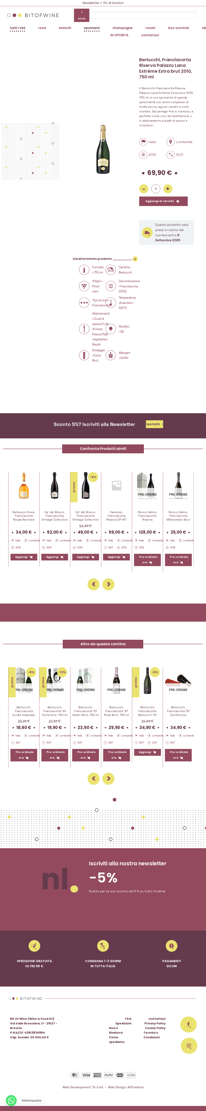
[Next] (108, 584)
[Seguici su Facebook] (188, 1025)
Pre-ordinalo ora (148, 559)
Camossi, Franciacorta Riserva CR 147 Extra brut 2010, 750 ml (116, 519)
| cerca (82, 15)
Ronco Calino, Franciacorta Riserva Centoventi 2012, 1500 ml (147, 519)
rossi (42, 28)
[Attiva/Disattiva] (135, 258)
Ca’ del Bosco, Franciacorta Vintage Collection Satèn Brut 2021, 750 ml (54, 519)
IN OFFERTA (119, 35)
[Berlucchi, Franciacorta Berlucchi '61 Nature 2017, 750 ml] (147, 680)
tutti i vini (17, 28)
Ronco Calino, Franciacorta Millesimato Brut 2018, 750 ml (178, 517)
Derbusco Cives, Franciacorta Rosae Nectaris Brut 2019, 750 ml (23, 517)
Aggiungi (21, 557)
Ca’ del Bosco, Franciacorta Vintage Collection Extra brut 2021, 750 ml (85, 519)
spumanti (92, 28)
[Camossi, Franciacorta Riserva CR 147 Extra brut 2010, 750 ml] (116, 485)
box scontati (178, 28)
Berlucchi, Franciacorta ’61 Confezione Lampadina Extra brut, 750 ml (178, 714)
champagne (122, 28)
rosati (150, 28)
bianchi (65, 28)
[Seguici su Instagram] (189, 1046)
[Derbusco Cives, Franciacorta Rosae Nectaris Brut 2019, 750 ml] (23, 485)
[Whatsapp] (11, 1100)
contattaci (150, 35)
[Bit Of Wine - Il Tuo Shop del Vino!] (33, 15)
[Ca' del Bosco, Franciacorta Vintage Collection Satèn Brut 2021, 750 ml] (54, 485)
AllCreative (136, 1087)
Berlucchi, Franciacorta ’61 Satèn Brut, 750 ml (85, 711)
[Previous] (94, 584)
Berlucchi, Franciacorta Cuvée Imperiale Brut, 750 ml (23, 712)
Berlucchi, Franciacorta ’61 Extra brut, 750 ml (54, 711)
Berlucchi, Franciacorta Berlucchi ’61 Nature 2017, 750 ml (147, 714)
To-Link (97, 1087)
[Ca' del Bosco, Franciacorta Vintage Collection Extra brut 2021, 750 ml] (85, 485)
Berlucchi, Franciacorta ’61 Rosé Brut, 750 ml (116, 711)
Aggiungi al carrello (159, 201)
